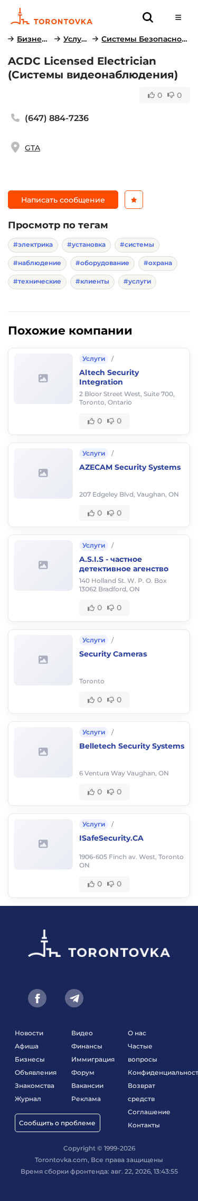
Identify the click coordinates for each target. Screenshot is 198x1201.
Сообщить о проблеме (57, 1123)
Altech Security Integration (109, 377)
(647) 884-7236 (57, 118)
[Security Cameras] (43, 660)
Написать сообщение (63, 200)
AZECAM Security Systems (130, 467)
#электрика (33, 244)
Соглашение (149, 1112)
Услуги (76, 39)
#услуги (137, 281)
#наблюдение (37, 263)
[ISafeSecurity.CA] (43, 844)
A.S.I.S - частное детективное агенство (123, 563)
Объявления (35, 1072)
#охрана (158, 263)
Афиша (27, 1046)
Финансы (86, 1046)
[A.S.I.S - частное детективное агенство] (43, 565)
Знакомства (34, 1085)
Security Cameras (113, 654)
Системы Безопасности (145, 39)
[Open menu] (178, 17)
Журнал (28, 1099)
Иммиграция (93, 1059)
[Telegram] (74, 998)
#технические (37, 281)
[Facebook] (37, 998)
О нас (137, 1033)
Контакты (144, 1125)
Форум (83, 1072)
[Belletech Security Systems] (43, 752)
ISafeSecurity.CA (111, 838)
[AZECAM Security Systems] (43, 473)
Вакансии (87, 1085)
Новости (29, 1033)
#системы (137, 244)
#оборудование (102, 263)
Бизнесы (33, 39)
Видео (82, 1033)
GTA (32, 148)
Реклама (86, 1099)
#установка (86, 244)
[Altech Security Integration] (43, 379)
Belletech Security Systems (131, 746)
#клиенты (92, 281)
